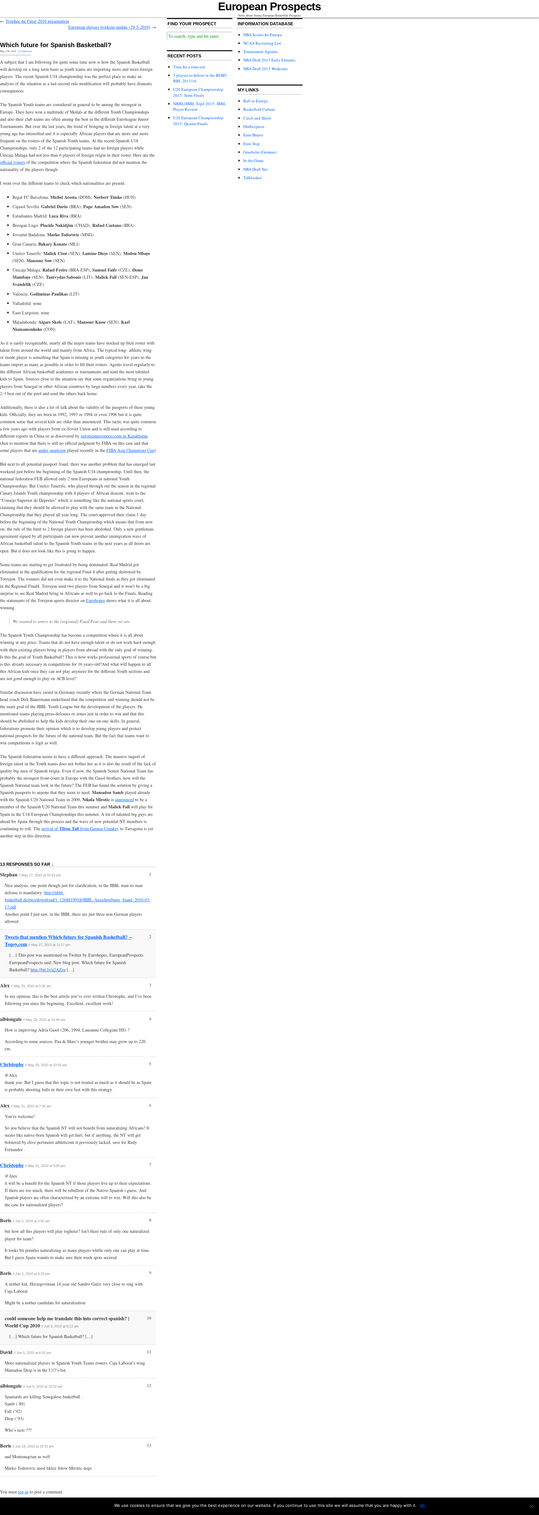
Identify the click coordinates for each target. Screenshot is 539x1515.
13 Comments (25, 51)
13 (149, 1445)
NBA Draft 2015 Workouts (265, 68)
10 (149, 1318)
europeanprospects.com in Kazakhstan (114, 436)
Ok (422, 1505)
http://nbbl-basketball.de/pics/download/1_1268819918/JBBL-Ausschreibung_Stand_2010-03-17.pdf (78, 900)
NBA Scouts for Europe (262, 34)
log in (23, 1492)
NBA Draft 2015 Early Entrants (269, 60)
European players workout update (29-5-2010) (109, 27)
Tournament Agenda (260, 51)
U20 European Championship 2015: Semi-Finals (198, 92)
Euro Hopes (253, 135)
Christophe (12, 1064)
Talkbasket (252, 177)
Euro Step (251, 143)
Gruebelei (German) (259, 152)
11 (149, 1351)
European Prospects (269, 6)
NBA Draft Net (255, 169)
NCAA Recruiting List (262, 43)
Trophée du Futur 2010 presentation (37, 21)
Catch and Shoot (257, 118)
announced (124, 799)
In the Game (253, 160)
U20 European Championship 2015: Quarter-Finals (198, 120)
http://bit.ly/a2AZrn (48, 970)
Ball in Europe (255, 101)
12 (149, 1385)
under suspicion (52, 450)
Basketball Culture (259, 109)
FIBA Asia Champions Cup (130, 450)
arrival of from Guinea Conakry (80, 828)
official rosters (12, 162)
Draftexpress (253, 126)
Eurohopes (95, 600)
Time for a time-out (189, 67)
